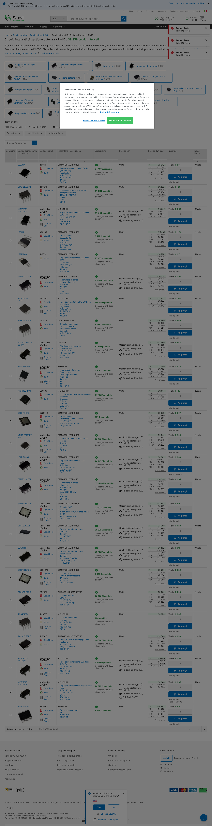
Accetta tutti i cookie (120, 120)
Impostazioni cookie (94, 120)
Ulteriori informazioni (109, 112)
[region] (107, 106)
